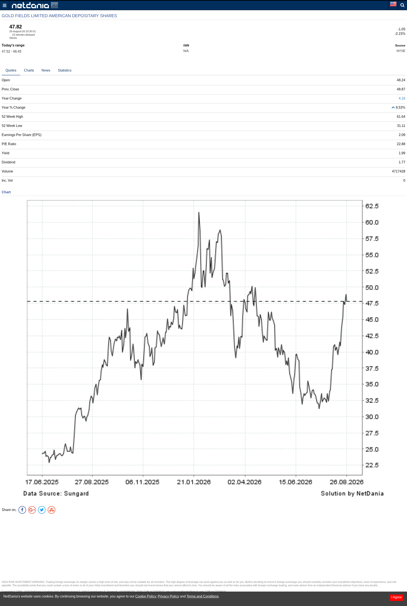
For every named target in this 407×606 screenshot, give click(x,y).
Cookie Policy (145, 596)
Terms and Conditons (203, 596)
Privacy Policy (168, 596)
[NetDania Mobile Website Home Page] (35, 5)
